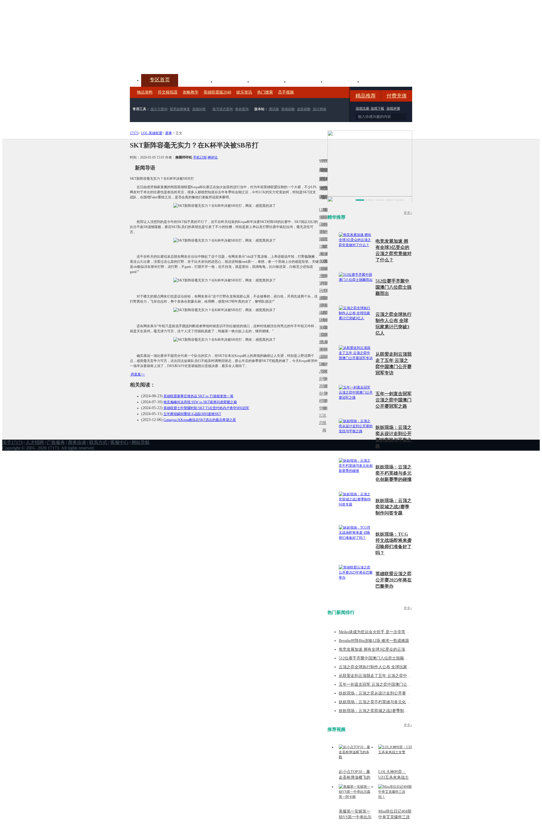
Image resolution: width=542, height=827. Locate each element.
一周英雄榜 (321, 305)
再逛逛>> (138, 374)
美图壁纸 (343, 81)
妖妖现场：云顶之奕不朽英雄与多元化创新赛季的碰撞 (393, 473)
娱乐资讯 (244, 92)
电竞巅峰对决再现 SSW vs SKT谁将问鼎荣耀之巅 (200, 402)
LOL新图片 (321, 272)
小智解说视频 (323, 411)
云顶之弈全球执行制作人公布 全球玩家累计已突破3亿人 (388, 667)
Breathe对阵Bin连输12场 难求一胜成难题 (374, 641)
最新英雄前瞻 (325, 316)
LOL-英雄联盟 (151, 133)
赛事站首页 (326, 224)
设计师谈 (319, 109)
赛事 (168, 133)
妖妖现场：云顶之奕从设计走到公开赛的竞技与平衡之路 (388, 693)
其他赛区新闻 (326, 301)
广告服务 (56, 442)
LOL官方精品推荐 (321, 349)
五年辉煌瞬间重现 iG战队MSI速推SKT (192, 414)
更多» (408, 213)
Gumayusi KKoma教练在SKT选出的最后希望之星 (199, 420)
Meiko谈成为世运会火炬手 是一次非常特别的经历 (382, 632)
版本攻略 (306, 81)
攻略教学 (190, 92)
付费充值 (396, 96)
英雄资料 (233, 81)
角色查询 (242, 109)
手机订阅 (200, 157)
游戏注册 (363, 108)
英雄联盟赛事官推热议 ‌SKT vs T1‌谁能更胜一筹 (198, 396)
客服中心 (119, 442)
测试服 (274, 109)
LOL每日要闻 (320, 224)
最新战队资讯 (320, 316)
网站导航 (141, 442)
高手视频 (286, 92)
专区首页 (160, 80)
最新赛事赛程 (326, 345)
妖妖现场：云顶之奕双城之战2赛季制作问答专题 (393, 506)
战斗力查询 (158, 109)
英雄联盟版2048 (217, 92)
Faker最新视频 (323, 268)
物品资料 (145, 92)
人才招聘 (35, 442)
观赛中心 (270, 81)
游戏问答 (199, 109)
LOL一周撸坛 (326, 386)
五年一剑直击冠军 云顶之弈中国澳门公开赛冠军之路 (393, 400)
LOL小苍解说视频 (323, 364)
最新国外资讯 (325, 228)
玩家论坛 (380, 81)
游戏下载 (377, 108)
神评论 (212, 157)
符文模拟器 (168, 92)
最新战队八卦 (320, 360)
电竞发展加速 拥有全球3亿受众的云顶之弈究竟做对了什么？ (392, 649)
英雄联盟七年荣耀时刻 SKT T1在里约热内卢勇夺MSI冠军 (206, 408)
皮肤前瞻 (304, 109)
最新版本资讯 (325, 272)
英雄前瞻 (288, 109)
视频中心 (196, 81)
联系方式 (98, 442)
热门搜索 (265, 92)
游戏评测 (393, 108)
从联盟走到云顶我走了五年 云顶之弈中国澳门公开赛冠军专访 (393, 676)
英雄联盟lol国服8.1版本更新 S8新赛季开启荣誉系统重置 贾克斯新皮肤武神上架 (173, 60)
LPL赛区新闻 (326, 261)
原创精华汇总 (320, 404)
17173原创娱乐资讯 (320, 268)
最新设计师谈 (325, 360)
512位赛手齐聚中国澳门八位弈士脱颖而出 (393, 287)
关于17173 (12, 442)
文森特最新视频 (323, 312)
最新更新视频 (323, 228)
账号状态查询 (223, 109)
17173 (134, 133)
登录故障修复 (180, 109)
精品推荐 (365, 96)
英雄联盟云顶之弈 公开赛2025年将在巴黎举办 (393, 580)
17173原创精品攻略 (321, 232)
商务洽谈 (77, 442)
